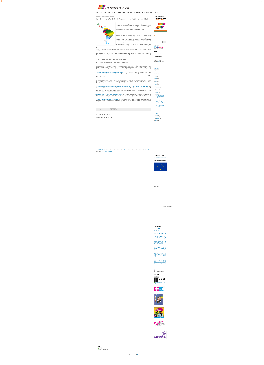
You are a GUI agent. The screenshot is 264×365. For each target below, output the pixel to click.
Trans (165, 244)
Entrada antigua (148, 149)
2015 (156, 79)
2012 (156, 84)
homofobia (156, 257)
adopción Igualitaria (160, 238)
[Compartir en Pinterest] (116, 109)
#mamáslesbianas (158, 249)
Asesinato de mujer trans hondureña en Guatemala (107, 99)
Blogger (138, 354)
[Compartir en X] (113, 109)
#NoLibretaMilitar (157, 262)
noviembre (158, 87)
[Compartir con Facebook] (114, 109)
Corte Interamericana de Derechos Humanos (160, 252)
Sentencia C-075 (162, 243)
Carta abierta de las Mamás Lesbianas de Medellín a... (161, 102)
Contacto (156, 12)
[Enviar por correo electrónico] (110, 109)
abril (157, 115)
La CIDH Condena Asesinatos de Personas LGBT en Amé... (161, 109)
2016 (156, 78)
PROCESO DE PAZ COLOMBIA (160, 259)
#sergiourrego (157, 244)
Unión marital (157, 242)
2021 (156, 75)
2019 (156, 76)
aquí (159, 61)
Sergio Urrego (129, 12)
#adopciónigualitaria (158, 236)
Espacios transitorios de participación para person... (160, 96)
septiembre (158, 90)
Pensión (155, 260)
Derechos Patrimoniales (160, 240)
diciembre (158, 86)
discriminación (157, 246)
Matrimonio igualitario (121, 12)
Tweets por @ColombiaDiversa (160, 157)
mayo (157, 113)
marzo (157, 116)
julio (157, 94)
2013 (156, 83)
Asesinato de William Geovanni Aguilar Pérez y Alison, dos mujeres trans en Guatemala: (116, 64)
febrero (157, 118)
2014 (156, 81)
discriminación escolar (160, 247)
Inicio (97, 12)
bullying (160, 257)
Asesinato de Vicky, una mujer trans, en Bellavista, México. (108, 94)
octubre (157, 89)
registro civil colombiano (160, 248)
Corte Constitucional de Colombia (160, 237)
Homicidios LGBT (162, 253)
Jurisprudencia (137, 12)
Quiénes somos (103, 12)
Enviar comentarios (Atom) (107, 151)
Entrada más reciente (101, 149)
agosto (157, 92)
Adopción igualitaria (111, 12)
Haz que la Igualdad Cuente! (160, 106)
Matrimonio (163, 241)
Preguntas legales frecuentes (146, 12)
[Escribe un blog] (112, 109)
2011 (156, 120)
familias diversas (157, 241)
